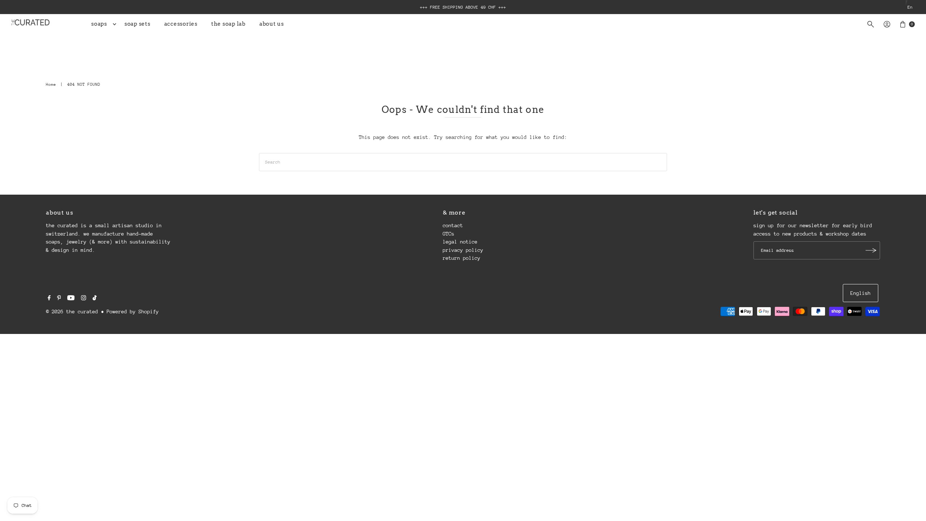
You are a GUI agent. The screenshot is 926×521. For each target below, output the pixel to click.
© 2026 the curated (72, 311)
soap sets (137, 24)
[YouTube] (71, 298)
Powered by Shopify (133, 311)
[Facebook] (49, 298)
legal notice (460, 242)
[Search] (871, 24)
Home (51, 84)
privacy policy (463, 250)
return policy (461, 258)
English (860, 293)
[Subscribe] (871, 250)
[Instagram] (83, 298)
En (910, 7)
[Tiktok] (95, 298)
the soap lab (228, 24)
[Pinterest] (59, 298)
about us (271, 24)
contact (453, 225)
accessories (180, 24)
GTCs (448, 234)
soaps (99, 24)
